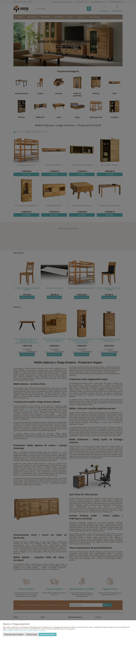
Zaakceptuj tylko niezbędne (13, 634)
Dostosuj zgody (31, 634)
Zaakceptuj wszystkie (47, 634)
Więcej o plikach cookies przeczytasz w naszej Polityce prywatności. (24, 630)
